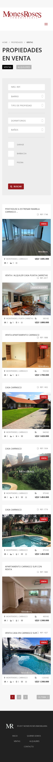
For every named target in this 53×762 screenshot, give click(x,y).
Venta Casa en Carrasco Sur (21, 632)
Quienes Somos (34, 736)
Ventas (17, 741)
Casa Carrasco (13, 509)
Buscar (18, 186)
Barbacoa (21, 153)
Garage (20, 144)
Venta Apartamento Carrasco (22, 334)
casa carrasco (13, 387)
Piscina (20, 162)
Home (4, 42)
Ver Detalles (30, 237)
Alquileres (24, 67)
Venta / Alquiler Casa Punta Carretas (26, 275)
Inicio (15, 736)
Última (42, 697)
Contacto (29, 746)
